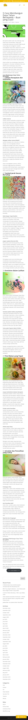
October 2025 (6, 612)
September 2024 (7, 641)
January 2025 (6, 632)
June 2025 (5, 621)
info (4, 685)
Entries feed (6, 706)
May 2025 (5, 623)
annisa (5, 22)
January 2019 (6, 674)
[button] (21, 716)
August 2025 (6, 617)
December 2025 (6, 608)
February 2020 (6, 670)
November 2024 (6, 637)
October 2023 (6, 666)
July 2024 (5, 646)
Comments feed (6, 708)
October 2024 (6, 639)
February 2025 (6, 630)
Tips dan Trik (6, 694)
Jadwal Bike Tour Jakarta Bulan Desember (13, 602)
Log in (4, 704)
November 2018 (6, 679)
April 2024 (5, 652)
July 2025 (5, 619)
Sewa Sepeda (6, 691)
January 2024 (6, 659)
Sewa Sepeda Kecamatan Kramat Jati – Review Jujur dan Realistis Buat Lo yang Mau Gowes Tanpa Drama (14, 598)
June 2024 (5, 648)
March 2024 (5, 655)
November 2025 (6, 610)
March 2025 (5, 628)
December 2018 (6, 677)
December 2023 (6, 661)
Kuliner (4, 687)
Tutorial (17, 22)
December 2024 (6, 635)
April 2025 (5, 626)
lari (3, 689)
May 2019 (5, 672)
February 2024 (6, 657)
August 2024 (6, 643)
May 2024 (5, 650)
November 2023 (6, 663)
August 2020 (6, 668)
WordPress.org (6, 711)
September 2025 (7, 615)
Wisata (4, 698)
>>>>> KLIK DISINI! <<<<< (14, 570)
